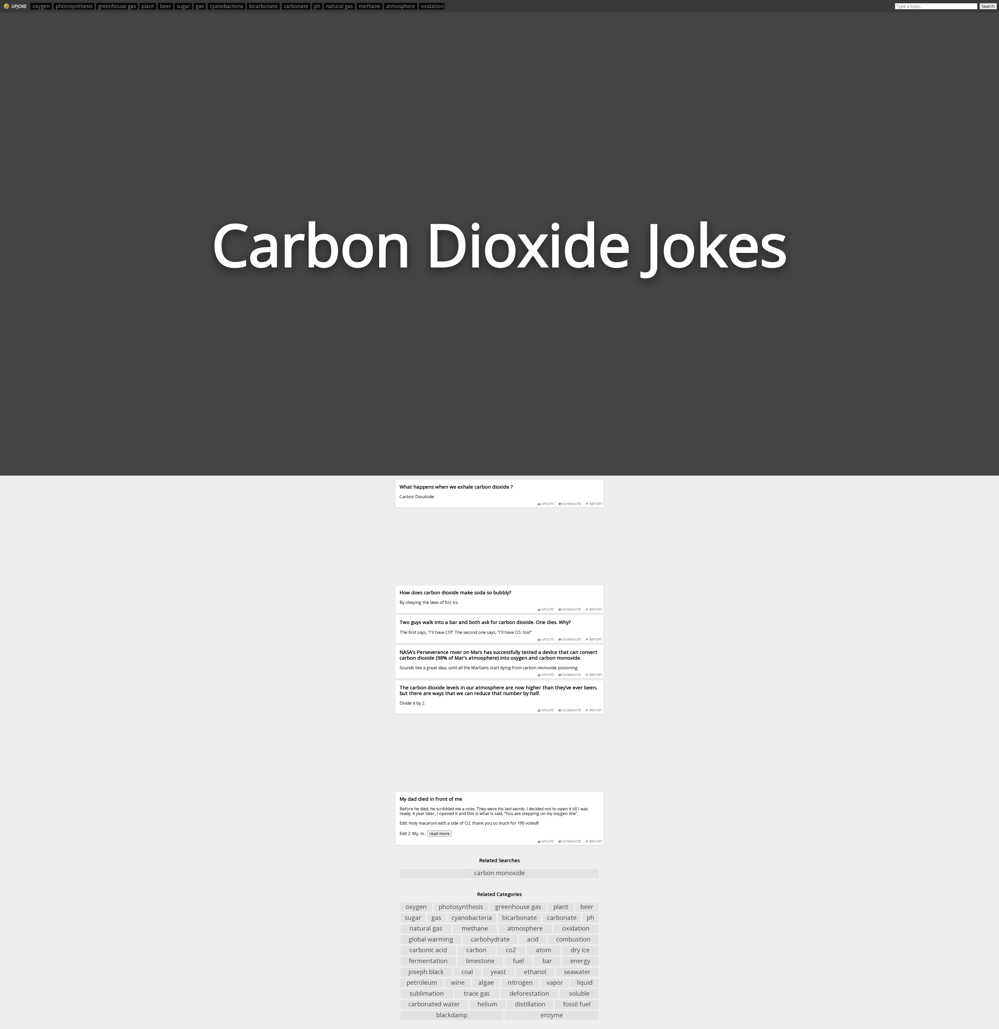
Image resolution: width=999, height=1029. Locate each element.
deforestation (529, 993)
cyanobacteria (226, 6)
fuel (518, 961)
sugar (183, 6)
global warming (430, 939)
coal (467, 972)
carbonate (296, 6)
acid (533, 939)
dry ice (580, 950)
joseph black (426, 972)
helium (487, 1004)
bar (547, 961)
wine (458, 983)
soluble (579, 993)
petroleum (422, 983)
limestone (480, 961)
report (595, 503)
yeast (498, 972)
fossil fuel (577, 1004)
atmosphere (400, 6)
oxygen (41, 6)
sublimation (426, 993)
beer (165, 6)
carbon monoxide (499, 873)
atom (543, 950)
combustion (573, 939)
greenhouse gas (117, 6)
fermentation (428, 961)
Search (988, 6)
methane (369, 6)
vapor (555, 983)
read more (439, 833)
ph (317, 6)
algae (486, 983)
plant (148, 6)
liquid (585, 983)
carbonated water (434, 1004)
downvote (571, 503)
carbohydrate (490, 939)
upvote (547, 503)
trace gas (477, 993)
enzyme (552, 1015)
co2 (511, 950)
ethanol (535, 972)
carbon (476, 950)
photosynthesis (74, 6)
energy (580, 961)
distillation (530, 1004)
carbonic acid (428, 950)
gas (200, 6)
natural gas (339, 6)
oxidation (432, 6)
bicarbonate (263, 6)
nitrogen (520, 983)
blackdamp (452, 1015)
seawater (577, 972)
